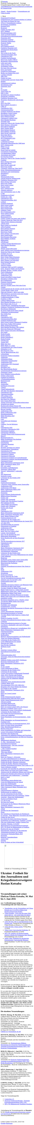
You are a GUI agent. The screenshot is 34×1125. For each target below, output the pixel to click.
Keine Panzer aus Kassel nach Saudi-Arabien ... (15, 770)
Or (1, 88)
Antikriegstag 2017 (6, 528)
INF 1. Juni (4, 446)
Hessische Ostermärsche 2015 (10, 661)
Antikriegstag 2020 (6, 411)
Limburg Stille (5, 148)
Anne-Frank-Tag (6, 91)
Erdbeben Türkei (6, 210)
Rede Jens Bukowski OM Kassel (10, 329)
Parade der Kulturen (7, 575)
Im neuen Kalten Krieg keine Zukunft (12, 310)
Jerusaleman (4, 573)
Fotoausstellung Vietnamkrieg (10, 449)
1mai (2, 426)
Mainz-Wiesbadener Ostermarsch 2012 (12, 785)
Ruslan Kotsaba (11, 11)
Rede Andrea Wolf (6, 207)
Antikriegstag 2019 (6, 441)
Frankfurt (3, 160)
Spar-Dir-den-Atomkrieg (8, 645)
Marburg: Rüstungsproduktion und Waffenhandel (15, 636)
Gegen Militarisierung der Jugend (11, 641)
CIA (2, 653)
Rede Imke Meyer (6, 135)
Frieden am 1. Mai (6, 197)
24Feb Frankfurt (5, 227)
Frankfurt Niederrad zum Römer (10, 111)
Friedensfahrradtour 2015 (8, 655)
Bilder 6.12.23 (5, 146)
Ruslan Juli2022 (5, 335)
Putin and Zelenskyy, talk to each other (12, 292)
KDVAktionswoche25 (7, 46)
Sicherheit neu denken (7, 404)
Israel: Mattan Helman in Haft (10, 516)
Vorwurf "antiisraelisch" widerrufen (11, 471)
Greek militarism (6, 556)
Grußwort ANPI (5, 263)
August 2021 (4, 342)
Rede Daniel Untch (6, 230)
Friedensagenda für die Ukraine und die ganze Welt (16, 289)
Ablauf (3, 809)
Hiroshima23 (4, 173)
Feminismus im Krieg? (7, 195)
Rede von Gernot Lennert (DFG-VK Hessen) (14, 707)
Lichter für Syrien (6, 633)
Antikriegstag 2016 (6, 571)
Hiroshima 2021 (5, 367)
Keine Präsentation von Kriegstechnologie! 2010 (15, 723)
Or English (4, 90)
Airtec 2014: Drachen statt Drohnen (11, 675)
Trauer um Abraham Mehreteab (10, 638)
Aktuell (3, 6)
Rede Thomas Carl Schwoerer (10, 233)
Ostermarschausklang (7, 631)
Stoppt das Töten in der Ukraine (10, 252)
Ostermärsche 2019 (6, 451)
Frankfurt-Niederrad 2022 (8, 320)
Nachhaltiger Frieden (7, 66)
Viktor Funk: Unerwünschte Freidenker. (17, 930)
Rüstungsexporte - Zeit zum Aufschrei (12, 745)
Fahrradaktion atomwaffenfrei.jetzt (11, 780)
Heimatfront (4, 680)
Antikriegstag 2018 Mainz (8, 488)
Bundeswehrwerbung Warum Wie (11, 406)
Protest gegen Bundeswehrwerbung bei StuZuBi (15, 773)
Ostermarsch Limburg (7, 454)
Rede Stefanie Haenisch (8, 130)
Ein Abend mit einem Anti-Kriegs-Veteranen (14, 819)
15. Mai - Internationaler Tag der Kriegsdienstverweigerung (10, 742)
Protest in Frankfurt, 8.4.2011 (9, 618)
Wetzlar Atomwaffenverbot (9, 248)
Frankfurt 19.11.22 (6, 253)
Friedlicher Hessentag (7, 444)
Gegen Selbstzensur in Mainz (9, 668)
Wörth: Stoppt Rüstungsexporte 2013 (12, 700)
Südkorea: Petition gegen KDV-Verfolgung (14, 660)
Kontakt (3, 1123)
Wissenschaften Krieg (7, 177)
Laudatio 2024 (5, 140)
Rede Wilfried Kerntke (7, 116)
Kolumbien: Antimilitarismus (9, 467)
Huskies (3, 81)
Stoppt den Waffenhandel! (8, 784)
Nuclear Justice (5, 187)
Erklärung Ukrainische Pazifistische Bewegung (15, 307)
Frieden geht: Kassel (7, 508)
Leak (2, 101)
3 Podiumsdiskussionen (8, 379)
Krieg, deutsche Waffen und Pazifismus (12, 268)
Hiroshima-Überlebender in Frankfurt (12, 561)
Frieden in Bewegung (7, 376)
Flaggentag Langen (6, 372)
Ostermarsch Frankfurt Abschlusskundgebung (14, 459)
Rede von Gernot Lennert (8, 693)
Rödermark (4, 315)
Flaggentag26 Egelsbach (8, 18)
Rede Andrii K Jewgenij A (9, 105)
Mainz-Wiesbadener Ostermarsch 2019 (12, 462)
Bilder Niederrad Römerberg (9, 325)
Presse (3, 812)
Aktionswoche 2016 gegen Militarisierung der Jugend (17, 554)
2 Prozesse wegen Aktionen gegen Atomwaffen (15, 484)
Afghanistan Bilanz (6, 359)
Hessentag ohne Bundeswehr (9, 733)
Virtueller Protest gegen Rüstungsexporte (13, 434)
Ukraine (3, 287)
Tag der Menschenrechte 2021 (10, 352)
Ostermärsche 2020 (6, 427)
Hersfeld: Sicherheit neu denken (10, 447)
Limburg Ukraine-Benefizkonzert (11, 243)
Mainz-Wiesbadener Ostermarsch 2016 (12, 630)
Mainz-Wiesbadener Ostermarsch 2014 (12, 690)
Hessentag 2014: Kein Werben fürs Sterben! (14, 687)
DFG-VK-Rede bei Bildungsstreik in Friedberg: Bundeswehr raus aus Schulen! (15, 828)
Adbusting (4, 247)
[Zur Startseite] (4, 1)
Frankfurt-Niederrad (7, 203)
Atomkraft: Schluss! (7, 805)
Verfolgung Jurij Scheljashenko (10, 172)
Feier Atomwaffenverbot (8, 401)
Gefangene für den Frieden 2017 (10, 519)
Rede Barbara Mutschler (8, 115)
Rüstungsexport (5, 381)
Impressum (9, 1123)
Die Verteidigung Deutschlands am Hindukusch (15, 814)
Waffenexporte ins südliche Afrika (11, 792)
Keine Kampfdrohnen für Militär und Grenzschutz (16, 730)
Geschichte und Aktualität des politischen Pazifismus (16, 768)
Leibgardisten (5, 354)
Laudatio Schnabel (6, 75)
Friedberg (4, 175)
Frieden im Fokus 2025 (8, 29)
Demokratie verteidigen (8, 96)
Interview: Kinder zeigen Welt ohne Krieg (13, 285)
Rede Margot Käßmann (8, 126)
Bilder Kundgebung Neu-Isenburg (11, 439)
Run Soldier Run (6, 314)
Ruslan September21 (7, 337)
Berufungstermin (6, 603)
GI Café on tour (5, 800)
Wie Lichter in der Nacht (8, 53)
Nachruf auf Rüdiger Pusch (9, 799)
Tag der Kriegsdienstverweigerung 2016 (13, 578)
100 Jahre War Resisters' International (12, 391)
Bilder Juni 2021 (6, 344)
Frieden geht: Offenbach (8, 506)
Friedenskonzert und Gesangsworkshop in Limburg (16, 19)
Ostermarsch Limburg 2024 (9, 118)
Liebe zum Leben (6, 63)
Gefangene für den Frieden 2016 (10, 553)
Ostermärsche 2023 (6, 198)
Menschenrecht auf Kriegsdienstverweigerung (14, 825)
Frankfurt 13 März (6, 299)
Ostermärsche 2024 (6, 108)
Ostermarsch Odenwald (8, 456)
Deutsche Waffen (6, 43)
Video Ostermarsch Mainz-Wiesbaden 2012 (14, 787)
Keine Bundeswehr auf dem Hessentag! (12, 538)
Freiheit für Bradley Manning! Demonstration (14, 763)
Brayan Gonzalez (6, 409)
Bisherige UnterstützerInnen (9, 837)
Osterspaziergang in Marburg (9, 790)
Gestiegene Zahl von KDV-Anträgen (12, 267)
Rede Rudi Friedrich (7, 255)
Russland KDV (5, 26)
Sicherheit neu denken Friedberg (10, 95)
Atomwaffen (4, 384)
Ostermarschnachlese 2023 (9, 200)
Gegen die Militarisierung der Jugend (12, 782)
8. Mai (3, 193)
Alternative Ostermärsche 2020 (10, 429)
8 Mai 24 (3, 106)
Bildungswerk (9, 6)
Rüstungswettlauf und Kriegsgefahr (11, 549)
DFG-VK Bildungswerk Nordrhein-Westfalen (18, 1104)
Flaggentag (4, 493)
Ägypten (3, 583)
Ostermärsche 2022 (6, 317)
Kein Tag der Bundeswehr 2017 (10, 534)
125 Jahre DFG (5, 523)
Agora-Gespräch (6, 215)
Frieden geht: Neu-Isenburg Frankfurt (12, 501)
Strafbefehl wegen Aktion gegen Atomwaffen (14, 559)
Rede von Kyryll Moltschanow (10, 258)
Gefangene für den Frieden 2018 (10, 478)
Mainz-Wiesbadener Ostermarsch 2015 (12, 663)
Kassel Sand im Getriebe (8, 150)
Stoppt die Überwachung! (8, 705)
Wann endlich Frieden (7, 213)
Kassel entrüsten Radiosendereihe (11, 494)
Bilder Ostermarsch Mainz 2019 (10, 464)
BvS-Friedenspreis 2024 (8, 138)
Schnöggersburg (5, 747)
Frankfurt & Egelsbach (7, 377)
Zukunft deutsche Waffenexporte (10, 178)
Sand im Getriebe (6, 265)
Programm (4, 755)
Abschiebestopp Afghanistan (9, 551)
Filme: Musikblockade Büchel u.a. (11, 727)
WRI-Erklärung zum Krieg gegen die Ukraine (14, 294)
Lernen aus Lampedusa (8, 715)
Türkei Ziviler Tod (6, 64)
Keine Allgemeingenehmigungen (10, 170)
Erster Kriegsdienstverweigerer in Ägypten (13, 623)
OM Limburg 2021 (6, 396)
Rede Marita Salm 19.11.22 (9, 304)
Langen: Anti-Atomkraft (8, 533)
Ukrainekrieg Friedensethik (9, 151)
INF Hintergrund (6, 474)
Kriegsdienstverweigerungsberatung (11, 36)
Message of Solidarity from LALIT (11, 708)
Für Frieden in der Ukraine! (9, 688)
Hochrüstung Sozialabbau (8, 24)
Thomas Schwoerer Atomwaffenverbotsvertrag (15, 402)
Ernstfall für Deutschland (8, 71)
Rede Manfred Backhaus (8, 120)
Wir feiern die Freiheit (7, 802)
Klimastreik (4, 365)
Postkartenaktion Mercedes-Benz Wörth (13, 698)
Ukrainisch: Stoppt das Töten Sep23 (11, 168)
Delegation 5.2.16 (6, 349)
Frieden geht (4, 498)
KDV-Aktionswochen (7, 188)
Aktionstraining (5, 750)
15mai (2, 422)
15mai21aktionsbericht (7, 389)
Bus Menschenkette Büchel (9, 369)
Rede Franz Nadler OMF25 (9, 59)
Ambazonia (4, 357)
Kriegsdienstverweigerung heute (10, 651)
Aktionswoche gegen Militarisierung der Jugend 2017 (17, 521)
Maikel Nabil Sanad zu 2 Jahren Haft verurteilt (15, 590)
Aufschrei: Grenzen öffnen (9, 650)
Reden (3, 665)
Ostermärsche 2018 (6, 511)
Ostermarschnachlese (7, 110)
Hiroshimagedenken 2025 (8, 33)
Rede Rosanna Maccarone (8, 237)
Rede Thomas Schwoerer (8, 161)
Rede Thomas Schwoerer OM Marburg (12, 330)
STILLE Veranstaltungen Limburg (11, 23)
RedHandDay (5, 635)
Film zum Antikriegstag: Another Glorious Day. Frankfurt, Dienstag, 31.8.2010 (15, 823)
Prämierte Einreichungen (8, 282)
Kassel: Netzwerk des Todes (9, 576)
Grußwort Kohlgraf (6, 136)
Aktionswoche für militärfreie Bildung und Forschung (17, 772)
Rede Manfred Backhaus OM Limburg (12, 327)
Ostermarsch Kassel (7, 461)
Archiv (10, 8)
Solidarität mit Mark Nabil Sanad (10, 586)
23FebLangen (5, 223)
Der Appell (4, 332)
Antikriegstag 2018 (6, 486)
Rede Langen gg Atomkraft (9, 225)
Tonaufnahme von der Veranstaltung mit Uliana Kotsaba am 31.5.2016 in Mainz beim (19, 909)
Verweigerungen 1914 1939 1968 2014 (12, 685)
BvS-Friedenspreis (6, 280)
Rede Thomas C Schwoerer (9, 125)
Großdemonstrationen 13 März (10, 297)
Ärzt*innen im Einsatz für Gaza (10, 21)
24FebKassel (4, 242)
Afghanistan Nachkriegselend (9, 312)
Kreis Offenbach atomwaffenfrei (10, 374)
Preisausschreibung (6, 284)
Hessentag (4, 779)
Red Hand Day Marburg (8, 399)
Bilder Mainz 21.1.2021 (8, 345)
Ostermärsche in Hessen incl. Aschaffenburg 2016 (16, 628)
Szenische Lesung (6, 476)
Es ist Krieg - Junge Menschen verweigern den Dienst (17, 815)
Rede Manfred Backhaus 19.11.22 (11, 302)
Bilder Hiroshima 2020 (7, 416)
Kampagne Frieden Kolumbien (10, 355)
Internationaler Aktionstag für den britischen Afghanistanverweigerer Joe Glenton (14, 831)
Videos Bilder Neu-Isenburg (9, 504)
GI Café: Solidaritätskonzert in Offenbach (13, 758)
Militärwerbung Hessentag (9, 496)
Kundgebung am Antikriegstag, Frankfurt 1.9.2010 (16, 820)
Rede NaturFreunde (7, 208)
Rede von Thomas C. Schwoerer (10, 757)
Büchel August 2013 (7, 728)
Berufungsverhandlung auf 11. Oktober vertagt (15, 600)
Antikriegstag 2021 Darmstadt (10, 364)
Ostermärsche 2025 (6, 56)
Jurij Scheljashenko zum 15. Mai (10, 192)
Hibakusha (4, 417)
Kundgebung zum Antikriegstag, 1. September (14, 775)
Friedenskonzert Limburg (8, 83)
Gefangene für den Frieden (9, 671)
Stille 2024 (4, 76)
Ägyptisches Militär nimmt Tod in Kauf (12, 601)
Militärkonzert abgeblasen (8, 740)
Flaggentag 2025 (6, 38)
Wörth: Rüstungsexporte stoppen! (11, 697)
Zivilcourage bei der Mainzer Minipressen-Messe (15, 804)
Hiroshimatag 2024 (6, 85)
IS (1, 648)
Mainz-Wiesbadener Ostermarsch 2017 (12, 548)
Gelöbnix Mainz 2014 (7, 683)
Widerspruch (4, 564)
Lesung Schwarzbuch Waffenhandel (11, 732)
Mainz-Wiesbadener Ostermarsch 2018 (12, 513)
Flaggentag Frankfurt (7, 39)
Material (21, 6)
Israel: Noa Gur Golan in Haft (10, 531)
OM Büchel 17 (5, 546)
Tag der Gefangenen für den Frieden (11, 794)
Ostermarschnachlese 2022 (9, 319)
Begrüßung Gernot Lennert (9, 113)
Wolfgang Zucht (5, 646)
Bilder (2, 695)
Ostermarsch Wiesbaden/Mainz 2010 (12, 834)
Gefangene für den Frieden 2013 (10, 712)
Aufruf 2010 (4, 839)
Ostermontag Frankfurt (7, 431)
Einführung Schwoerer (7, 386)
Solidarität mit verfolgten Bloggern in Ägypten (15, 595)
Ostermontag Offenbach (8, 432)
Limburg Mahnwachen (7, 300)
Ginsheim (4, 481)
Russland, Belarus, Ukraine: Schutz (11, 270)
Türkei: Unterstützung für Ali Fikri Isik (12, 677)
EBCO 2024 (4, 93)
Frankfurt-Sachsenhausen (8, 58)
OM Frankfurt (5, 544)
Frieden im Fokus (6, 78)
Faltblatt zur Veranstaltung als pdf (11, 1031)
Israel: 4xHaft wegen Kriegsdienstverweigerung (15, 250)
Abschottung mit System (8, 155)
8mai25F (3, 51)
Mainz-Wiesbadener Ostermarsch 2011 (12, 807)
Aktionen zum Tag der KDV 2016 (11, 580)
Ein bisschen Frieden (7, 156)
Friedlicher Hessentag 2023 (9, 180)
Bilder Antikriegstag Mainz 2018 (10, 489)
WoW (2, 569)
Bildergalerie (4, 240)
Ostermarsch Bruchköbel (8, 452)
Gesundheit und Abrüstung (9, 421)
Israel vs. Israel (5, 777)
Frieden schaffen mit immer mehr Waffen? (13, 218)
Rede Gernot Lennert (7, 185)
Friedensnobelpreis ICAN (8, 518)
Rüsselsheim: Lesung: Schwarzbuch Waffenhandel (16, 710)
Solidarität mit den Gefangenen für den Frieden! (15, 760)
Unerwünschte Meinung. (17, 939)
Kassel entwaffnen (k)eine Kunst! (11, 277)
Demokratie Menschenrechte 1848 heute (13, 143)
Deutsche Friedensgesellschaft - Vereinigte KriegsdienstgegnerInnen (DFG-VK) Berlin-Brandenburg (15, 1061)
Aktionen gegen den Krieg (9, 295)
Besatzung (4, 28)
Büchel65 (4, 658)
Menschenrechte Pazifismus (9, 563)
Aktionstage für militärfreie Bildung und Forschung (16, 735)
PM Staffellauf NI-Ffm (7, 503)
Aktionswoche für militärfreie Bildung (12, 678)
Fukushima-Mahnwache (8, 703)
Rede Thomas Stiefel (7, 128)
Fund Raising (5, 442)
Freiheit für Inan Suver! (8, 817)
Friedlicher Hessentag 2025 (9, 48)
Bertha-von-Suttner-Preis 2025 (10, 73)
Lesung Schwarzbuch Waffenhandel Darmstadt (15, 673)
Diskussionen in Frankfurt (8, 526)
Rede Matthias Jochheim (8, 131)
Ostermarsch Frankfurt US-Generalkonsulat (14, 457)
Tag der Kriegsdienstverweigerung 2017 (13, 541)
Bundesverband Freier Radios (13, 911)
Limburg (3, 202)
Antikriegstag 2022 (6, 275)
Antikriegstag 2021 (6, 362)
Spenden (3, 840)
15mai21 (3, 387)
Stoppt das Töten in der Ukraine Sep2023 (13, 158)
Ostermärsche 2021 (6, 392)
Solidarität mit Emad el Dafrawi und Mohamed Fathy (16, 585)
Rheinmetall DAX (6, 217)
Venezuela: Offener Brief (8, 469)
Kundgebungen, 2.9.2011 (8, 606)
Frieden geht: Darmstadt (8, 499)
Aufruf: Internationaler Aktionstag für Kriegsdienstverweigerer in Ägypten (12, 612)
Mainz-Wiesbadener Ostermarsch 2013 (12, 753)
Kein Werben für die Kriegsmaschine (12, 713)
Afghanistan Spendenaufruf (9, 360)
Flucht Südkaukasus (7, 272)
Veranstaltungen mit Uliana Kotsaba (11, 347)
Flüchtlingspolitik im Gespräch (10, 524)
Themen (16, 6)
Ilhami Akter (4, 479)
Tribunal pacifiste (6, 702)
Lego (2, 419)
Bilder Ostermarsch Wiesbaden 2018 (12, 514)
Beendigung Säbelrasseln (8, 309)
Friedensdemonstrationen (8, 483)
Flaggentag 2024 (6, 86)
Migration (4, 382)
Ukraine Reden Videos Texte (9, 290)
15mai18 (3, 509)
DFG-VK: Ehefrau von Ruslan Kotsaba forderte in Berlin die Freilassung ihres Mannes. (19, 934)
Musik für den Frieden (7, 529)
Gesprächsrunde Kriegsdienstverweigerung (13, 371)
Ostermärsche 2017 (6, 543)
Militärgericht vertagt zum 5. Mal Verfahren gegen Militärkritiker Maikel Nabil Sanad (16, 592)
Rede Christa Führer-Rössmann (10, 257)
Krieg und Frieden (6, 70)
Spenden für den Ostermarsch (9, 810)
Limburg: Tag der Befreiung (9, 424)
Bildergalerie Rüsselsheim (8, 536)
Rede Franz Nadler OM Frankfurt (11, 324)
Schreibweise (5, 340)
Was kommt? (4, 44)
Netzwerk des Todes (7, 643)
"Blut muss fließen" (6, 752)
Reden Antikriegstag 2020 (8, 412)
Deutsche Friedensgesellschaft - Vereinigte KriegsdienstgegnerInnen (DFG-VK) (17, 1101)
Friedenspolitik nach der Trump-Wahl (12, 80)
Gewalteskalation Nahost (8, 153)
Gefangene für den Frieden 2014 (10, 670)
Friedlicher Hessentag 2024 (9, 98)
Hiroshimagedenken (7, 414)
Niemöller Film (5, 121)
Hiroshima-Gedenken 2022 (9, 279)
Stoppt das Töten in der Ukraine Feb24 (12, 123)
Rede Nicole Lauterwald (8, 133)
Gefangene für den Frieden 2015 (10, 640)
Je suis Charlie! (5, 666)
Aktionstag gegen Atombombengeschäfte (13, 682)
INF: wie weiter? (6, 466)
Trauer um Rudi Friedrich (8, 34)
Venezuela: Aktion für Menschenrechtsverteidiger (15, 656)
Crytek (3, 539)
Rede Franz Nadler (6, 166)
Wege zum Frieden (6, 274)
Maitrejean (4, 558)
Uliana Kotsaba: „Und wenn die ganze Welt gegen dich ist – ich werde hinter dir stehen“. (18, 914)
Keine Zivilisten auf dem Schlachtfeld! (12, 842)
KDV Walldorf (5, 31)
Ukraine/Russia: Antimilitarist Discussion (13, 305)
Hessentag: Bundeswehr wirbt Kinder (12, 100)
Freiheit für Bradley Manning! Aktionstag (13, 762)
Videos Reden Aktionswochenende (11, 222)
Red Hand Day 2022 (7, 350)
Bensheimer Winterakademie (9, 61)
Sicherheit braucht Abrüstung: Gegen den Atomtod (16, 407)
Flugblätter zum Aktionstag (9, 605)
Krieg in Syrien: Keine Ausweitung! (11, 725)
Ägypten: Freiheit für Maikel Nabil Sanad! (13, 588)
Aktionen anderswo (6, 190)
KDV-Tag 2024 (5, 103)
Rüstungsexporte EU (7, 437)
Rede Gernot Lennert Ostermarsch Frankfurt (14, 322)
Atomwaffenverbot (6, 491)
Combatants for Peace (7, 141)
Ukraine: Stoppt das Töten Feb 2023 (11, 220)
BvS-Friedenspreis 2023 (8, 212)
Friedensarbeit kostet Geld (8, 581)
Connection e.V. (9, 1099)
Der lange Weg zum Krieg (8, 68)
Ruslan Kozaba (5, 334)
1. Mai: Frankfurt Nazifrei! (9, 748)
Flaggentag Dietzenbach (8, 41)
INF (2, 473)
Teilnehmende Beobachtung (9, 49)
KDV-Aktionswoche (7, 145)
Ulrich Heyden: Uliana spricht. (14, 926)
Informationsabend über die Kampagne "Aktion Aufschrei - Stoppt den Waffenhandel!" (15, 796)
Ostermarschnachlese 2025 (9, 54)
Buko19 (3, 436)
